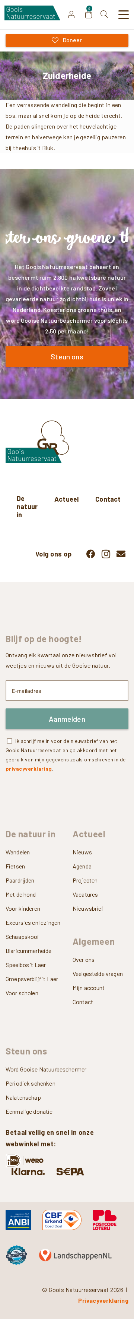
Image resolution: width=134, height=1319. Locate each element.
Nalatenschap (23, 1097)
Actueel (66, 499)
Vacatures (85, 894)
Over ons (84, 959)
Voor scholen (22, 992)
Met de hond (21, 894)
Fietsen (15, 866)
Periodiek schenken (30, 1083)
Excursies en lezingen (33, 922)
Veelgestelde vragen (98, 973)
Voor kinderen (23, 908)
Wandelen (18, 851)
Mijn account (89, 987)
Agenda (82, 866)
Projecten (85, 880)
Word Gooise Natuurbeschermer (46, 1069)
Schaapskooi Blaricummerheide (28, 943)
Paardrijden (20, 880)
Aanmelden (67, 718)
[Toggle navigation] (124, 15)
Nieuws (82, 851)
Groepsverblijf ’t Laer (32, 978)
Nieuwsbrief (88, 908)
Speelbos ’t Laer (26, 964)
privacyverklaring (29, 768)
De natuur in (27, 506)
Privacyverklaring (103, 1300)
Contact (83, 1001)
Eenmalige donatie (29, 1111)
